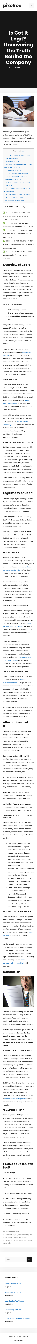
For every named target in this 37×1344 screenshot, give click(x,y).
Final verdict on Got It (15, 197)
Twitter (19, 1337)
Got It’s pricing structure (16, 176)
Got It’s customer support (17, 173)
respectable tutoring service (15, 1099)
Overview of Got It (11, 158)
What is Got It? (12, 161)
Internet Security (12, 1232)
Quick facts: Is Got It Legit (19, 155)
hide (22, 151)
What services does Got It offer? (19, 164)
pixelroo (12, 5)
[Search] (29, 1259)
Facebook (12, 1337)
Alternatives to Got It (12, 179)
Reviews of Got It (13, 170)
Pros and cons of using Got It (18, 188)
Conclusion (9, 191)
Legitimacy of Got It (12, 167)
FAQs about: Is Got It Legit (14, 200)
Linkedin (25, 1337)
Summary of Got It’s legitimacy (19, 194)
